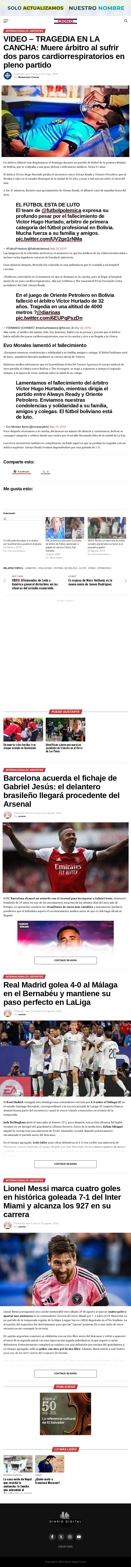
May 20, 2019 (58, 248)
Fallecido (45, 568)
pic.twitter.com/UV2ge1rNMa (49, 239)
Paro (92, 568)
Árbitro (31, 568)
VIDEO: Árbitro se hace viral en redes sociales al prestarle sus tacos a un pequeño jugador (106, 544)
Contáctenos (65, 1546)
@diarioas (48, 312)
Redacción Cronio (28, 77)
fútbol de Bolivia (66, 568)
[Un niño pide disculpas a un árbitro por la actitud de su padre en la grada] (22, 528)
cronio (22, 816)
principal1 (105, 568)
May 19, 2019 (58, 426)
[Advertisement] (65, 653)
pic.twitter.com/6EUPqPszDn (49, 318)
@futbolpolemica (61, 210)
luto (83, 568)
